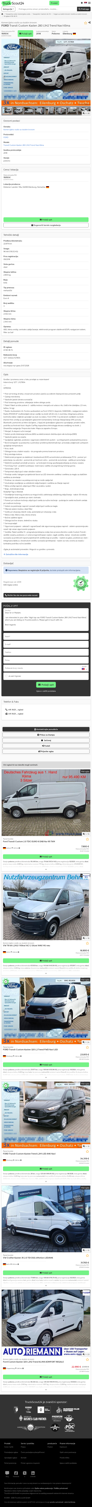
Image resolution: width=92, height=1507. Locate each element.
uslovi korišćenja (69, 1502)
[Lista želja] (82, 3)
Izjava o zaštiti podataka (46, 691)
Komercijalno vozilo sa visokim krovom (19, 129)
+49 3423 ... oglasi (15, 709)
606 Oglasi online (10, 585)
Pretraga (85, 9)
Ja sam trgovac (14, 676)
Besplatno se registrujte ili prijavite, (33, 570)
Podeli (47, 746)
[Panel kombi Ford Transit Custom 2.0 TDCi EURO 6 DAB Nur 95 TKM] (46, 802)
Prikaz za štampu (47, 735)
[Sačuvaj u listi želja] (85, 23)
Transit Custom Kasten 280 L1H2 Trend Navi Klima (23, 145)
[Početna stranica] (2, 14)
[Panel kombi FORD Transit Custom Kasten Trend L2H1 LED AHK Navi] (46, 1115)
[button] (89, 3)
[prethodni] (4, 77)
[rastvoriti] (46, 869)
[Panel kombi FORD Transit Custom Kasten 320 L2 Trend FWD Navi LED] (46, 1011)
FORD (5, 137)
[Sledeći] (88, 77)
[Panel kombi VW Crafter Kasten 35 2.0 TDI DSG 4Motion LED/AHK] (46, 1219)
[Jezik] (85, 3)
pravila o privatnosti (56, 1502)
